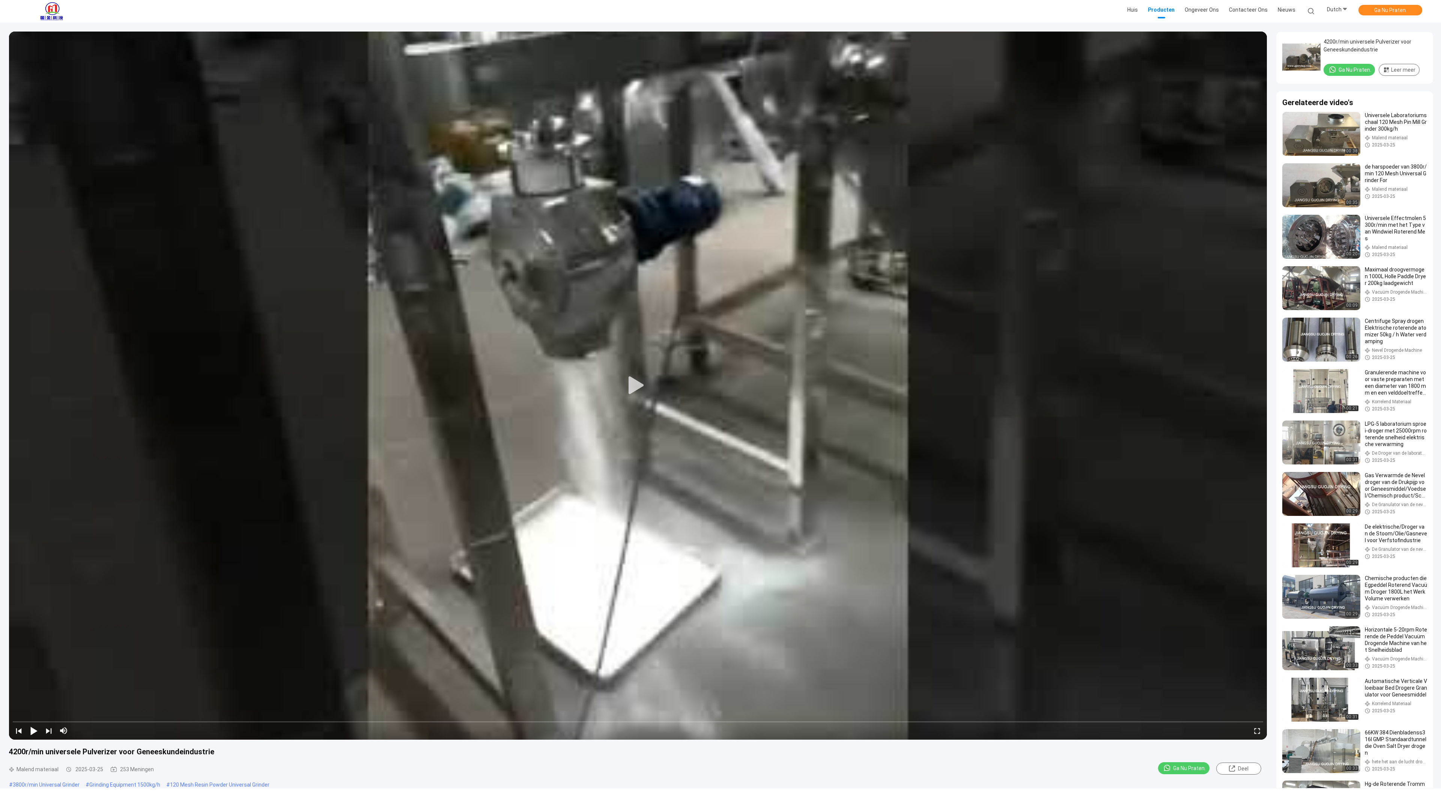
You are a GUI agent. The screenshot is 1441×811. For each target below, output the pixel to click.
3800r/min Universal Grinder (46, 785)
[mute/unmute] (63, 730)
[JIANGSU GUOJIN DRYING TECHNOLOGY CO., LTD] (52, 11)
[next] (48, 730)
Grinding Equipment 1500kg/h (124, 785)
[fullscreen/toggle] (1257, 730)
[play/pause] (33, 730)
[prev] (18, 730)
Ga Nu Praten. (1390, 10)
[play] (638, 385)
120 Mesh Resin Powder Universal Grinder (219, 785)
